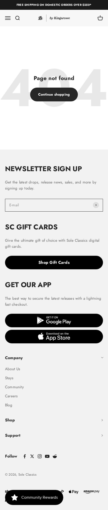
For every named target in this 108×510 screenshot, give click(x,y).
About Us (12, 369)
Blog (8, 405)
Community (14, 387)
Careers (11, 396)
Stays (9, 378)
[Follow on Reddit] (54, 456)
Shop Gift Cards (54, 262)
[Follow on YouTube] (47, 456)
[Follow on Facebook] (24, 456)
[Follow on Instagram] (39, 456)
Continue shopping (54, 94)
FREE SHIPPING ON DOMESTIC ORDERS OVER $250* (54, 5)
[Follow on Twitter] (32, 456)
